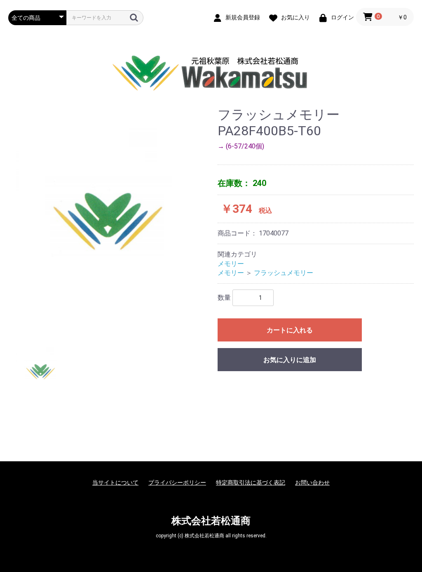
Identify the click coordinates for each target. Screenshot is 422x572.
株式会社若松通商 (211, 521)
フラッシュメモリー (283, 273)
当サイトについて (115, 482)
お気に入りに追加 (289, 360)
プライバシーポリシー (177, 482)
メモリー (231, 264)
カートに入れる (290, 330)
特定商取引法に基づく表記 (250, 482)
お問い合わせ (312, 482)
